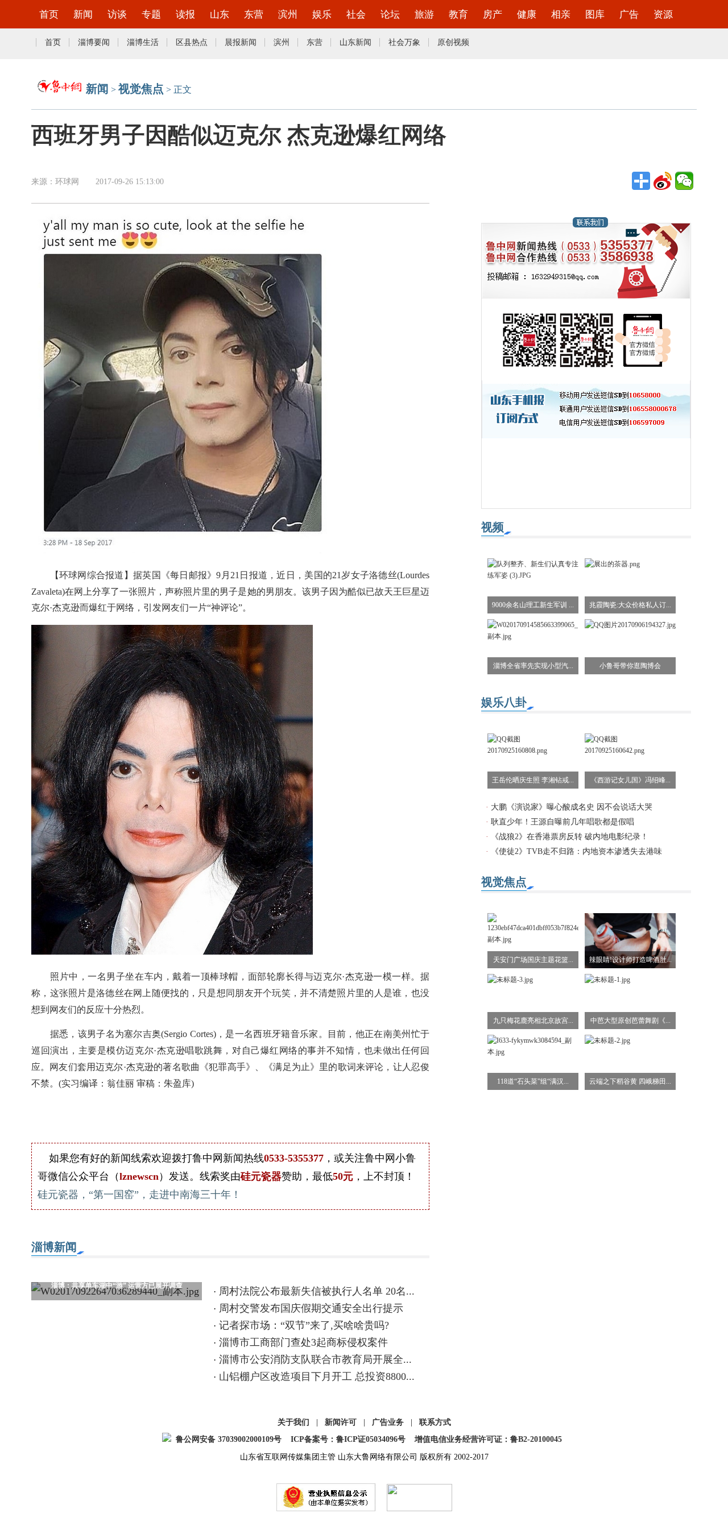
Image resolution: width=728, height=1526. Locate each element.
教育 (458, 14)
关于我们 (293, 1422)
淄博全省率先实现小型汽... (533, 666)
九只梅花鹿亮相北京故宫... (533, 1021)
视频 (492, 527)
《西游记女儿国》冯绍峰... (630, 780)
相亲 (560, 14)
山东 (219, 14)
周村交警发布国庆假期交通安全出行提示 (311, 1308)
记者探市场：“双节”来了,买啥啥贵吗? (304, 1325)
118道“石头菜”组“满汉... (533, 1081)
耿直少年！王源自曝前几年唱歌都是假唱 (562, 822)
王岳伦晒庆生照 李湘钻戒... (533, 780)
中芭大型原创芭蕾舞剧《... (630, 1021)
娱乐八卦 (504, 702)
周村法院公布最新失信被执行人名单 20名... (317, 1291)
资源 (663, 14)
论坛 (390, 14)
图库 (595, 14)
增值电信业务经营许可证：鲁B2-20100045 (488, 1439)
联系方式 (435, 1422)
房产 (492, 14)
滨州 (287, 14)
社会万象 (404, 42)
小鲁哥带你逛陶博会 (630, 666)
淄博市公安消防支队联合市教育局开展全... (315, 1359)
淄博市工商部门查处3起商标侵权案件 (303, 1342)
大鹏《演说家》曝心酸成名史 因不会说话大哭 (571, 807)
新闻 (83, 14)
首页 (49, 14)
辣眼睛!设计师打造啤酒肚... (630, 960)
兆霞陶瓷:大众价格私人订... (630, 605)
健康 (526, 14)
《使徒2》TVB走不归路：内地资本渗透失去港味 (576, 851)
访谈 (117, 14)
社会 (356, 14)
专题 (151, 14)
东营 (253, 14)
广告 (629, 14)
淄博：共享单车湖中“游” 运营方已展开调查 (117, 1285)
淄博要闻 (94, 42)
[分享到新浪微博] (662, 181)
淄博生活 (143, 42)
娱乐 (322, 14)
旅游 (424, 14)
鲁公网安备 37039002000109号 (229, 1439)
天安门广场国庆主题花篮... (533, 960)
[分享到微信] (684, 181)
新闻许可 (341, 1422)
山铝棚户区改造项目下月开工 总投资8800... (317, 1376)
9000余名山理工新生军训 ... (533, 605)
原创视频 (453, 42)
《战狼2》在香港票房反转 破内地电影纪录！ (569, 836)
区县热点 (192, 42)
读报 (185, 14)
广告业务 (388, 1422)
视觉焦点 (141, 88)
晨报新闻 (241, 42)
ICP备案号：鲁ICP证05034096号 (348, 1439)
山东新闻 (355, 42)
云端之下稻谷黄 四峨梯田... (630, 1081)
